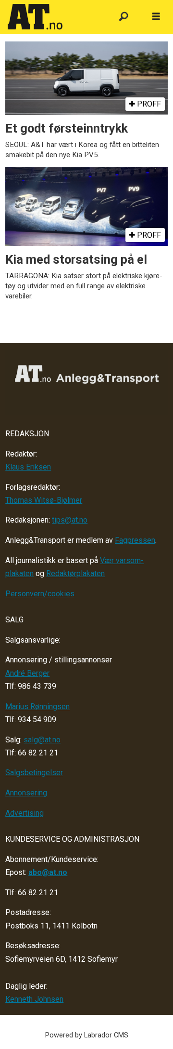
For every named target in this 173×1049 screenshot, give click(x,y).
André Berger (27, 673)
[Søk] (123, 17)
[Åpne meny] (156, 17)
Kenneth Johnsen (34, 999)
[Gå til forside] (54, 17)
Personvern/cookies (39, 593)
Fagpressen (135, 540)
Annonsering (26, 792)
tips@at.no (69, 519)
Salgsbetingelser (34, 772)
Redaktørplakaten (75, 573)
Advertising (24, 813)
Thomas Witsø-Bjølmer (43, 500)
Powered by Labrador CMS (86, 1035)
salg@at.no (42, 739)
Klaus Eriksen (28, 466)
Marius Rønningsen (37, 706)
